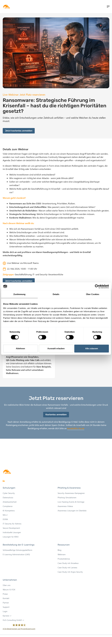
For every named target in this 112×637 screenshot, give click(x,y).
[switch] (42, 337)
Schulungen (9, 488)
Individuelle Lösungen (12, 532)
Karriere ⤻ (8, 615)
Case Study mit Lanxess (67, 567)
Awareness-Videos (65, 506)
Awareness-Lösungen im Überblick (72, 510)
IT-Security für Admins (12, 523)
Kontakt (6, 598)
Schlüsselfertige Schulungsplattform (17, 550)
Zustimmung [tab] (19, 294)
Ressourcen (64, 544)
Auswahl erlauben (56, 348)
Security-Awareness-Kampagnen (71, 493)
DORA (5, 519)
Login (5, 611)
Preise (5, 594)
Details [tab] (56, 294)
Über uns (6, 585)
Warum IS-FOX (9, 589)
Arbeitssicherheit (10, 502)
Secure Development (11, 528)
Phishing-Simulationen (67, 497)
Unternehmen (10, 580)
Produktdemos (64, 558)
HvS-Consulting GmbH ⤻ (14, 620)
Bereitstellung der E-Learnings (18, 544)
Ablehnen (20, 348)
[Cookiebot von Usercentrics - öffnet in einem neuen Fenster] (97, 286)
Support (6, 607)
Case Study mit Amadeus (68, 563)
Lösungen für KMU (11, 536)
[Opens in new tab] (4, 481)
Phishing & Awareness (69, 488)
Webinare (61, 554)
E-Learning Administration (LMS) (16, 554)
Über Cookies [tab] (92, 294)
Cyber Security (9, 493)
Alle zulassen (91, 348)
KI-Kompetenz (9, 510)
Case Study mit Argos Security (70, 572)
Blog (59, 550)
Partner (6, 602)
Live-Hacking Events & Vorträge (71, 502)
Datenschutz (8, 497)
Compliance (7, 506)
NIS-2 (5, 515)
